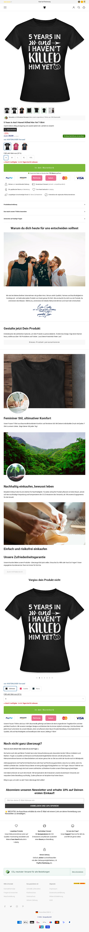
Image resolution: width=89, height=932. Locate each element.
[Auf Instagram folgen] (17, 906)
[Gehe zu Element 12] (44, 110)
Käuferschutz (31, 893)
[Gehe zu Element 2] (14, 110)
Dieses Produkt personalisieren (44, 342)
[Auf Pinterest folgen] (23, 906)
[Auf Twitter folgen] (11, 906)
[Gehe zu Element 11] (36, 110)
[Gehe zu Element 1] (7, 110)
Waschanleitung (9, 896)
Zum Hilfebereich (15, 572)
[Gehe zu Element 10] (29, 110)
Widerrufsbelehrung (56, 896)
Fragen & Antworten (11, 893)
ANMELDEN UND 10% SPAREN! (44, 806)
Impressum (53, 889)
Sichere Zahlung (32, 900)
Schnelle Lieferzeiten (33, 889)
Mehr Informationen (77, 871)
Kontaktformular (9, 889)
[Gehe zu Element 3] (22, 110)
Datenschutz (31, 896)
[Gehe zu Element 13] (51, 110)
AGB (50, 900)
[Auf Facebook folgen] (5, 906)
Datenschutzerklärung (57, 893)
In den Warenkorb (44, 168)
